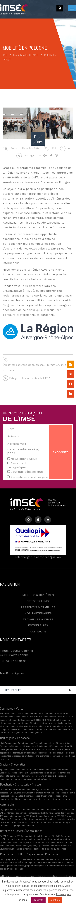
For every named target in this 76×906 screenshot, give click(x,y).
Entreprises (38, 625)
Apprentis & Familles (38, 607)
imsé (63, 365)
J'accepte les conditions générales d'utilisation (40, 476)
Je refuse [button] (55, 900)
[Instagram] (28, 519)
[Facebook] (38, 519)
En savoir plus (63, 894)
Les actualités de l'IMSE (36, 378)
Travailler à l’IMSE (38, 619)
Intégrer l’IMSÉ (38, 601)
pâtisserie (9, 371)
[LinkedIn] (47, 519)
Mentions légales (12, 673)
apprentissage (26, 365)
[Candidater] (70, 364)
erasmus (41, 365)
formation (53, 365)
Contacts (38, 631)
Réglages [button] (22, 900)
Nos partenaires (38, 613)
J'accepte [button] (38, 900)
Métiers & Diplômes (38, 595)
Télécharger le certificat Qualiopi (38, 557)
